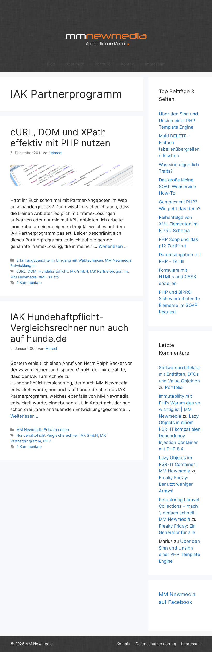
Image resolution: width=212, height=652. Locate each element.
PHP (47, 441)
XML (43, 277)
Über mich (74, 64)
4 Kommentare (29, 282)
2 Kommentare (29, 446)
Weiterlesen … (113, 246)
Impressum (155, 64)
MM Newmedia (23, 277)
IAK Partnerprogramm (109, 271)
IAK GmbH (79, 271)
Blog (51, 64)
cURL (21, 271)
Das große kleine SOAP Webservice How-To (177, 186)
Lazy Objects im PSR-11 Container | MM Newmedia (178, 464)
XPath (54, 277)
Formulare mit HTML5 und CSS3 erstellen (177, 277)
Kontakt (128, 64)
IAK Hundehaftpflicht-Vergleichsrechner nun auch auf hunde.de (69, 327)
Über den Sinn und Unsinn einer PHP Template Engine (178, 120)
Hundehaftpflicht (53, 271)
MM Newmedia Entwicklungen (42, 429)
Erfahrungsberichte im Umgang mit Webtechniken (59, 260)
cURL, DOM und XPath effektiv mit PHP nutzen (60, 137)
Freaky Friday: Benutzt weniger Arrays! (176, 484)
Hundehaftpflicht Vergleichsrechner (47, 435)
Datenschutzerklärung (155, 643)
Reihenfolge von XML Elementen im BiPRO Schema (178, 224)
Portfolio (103, 64)
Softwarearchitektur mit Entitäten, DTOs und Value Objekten (179, 374)
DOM (32, 271)
